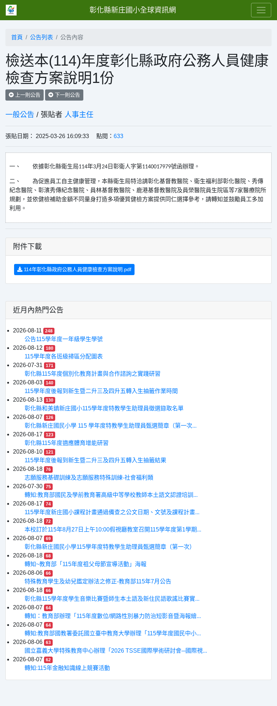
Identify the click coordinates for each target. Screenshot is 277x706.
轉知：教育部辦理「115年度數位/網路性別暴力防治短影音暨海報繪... (113, 616)
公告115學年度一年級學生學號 (64, 339)
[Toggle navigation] (261, 10)
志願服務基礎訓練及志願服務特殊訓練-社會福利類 (89, 478)
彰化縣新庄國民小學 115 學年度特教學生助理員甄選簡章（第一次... (111, 426)
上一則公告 (27, 95)
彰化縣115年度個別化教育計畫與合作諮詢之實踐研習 (93, 374)
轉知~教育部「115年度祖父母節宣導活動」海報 (85, 564)
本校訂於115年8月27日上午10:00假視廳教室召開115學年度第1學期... (113, 529)
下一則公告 (66, 95)
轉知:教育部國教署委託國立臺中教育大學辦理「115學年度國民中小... (113, 633)
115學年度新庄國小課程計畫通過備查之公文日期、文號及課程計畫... (112, 512)
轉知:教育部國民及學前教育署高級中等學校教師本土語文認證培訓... (111, 495)
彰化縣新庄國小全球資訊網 (132, 10)
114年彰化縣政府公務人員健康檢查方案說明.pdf (76, 269)
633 (118, 136)
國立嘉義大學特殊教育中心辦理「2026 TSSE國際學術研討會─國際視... (116, 651)
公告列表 (41, 37)
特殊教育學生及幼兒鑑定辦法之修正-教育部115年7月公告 (98, 581)
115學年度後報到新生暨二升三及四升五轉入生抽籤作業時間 (101, 391)
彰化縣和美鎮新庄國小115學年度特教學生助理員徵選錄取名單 (104, 408)
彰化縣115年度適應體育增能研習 (67, 443)
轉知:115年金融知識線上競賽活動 (67, 668)
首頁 (17, 37)
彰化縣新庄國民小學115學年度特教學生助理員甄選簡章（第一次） (110, 547)
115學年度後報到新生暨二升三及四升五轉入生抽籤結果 (95, 460)
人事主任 (79, 115)
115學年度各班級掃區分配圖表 (64, 356)
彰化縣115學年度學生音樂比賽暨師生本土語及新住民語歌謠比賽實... (112, 599)
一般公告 (19, 115)
